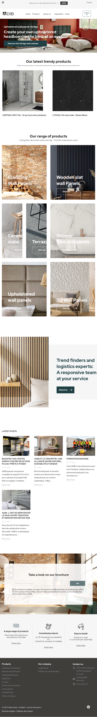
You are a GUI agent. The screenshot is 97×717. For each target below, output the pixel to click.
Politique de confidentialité (48, 671)
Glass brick (6, 678)
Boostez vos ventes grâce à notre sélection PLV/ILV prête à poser (16, 461)
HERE (64, 3)
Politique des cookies (25, 711)
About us (63, 390)
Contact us (86, 13)
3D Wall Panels (7, 692)
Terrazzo (5, 682)
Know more (16, 643)
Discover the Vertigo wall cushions (23, 43)
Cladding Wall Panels (10, 675)
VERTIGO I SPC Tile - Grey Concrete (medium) (24, 115)
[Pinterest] (3, 2)
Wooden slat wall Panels (11, 671)
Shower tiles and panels (11, 685)
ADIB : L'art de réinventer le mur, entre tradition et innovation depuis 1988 (16, 515)
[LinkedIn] (7, 2)
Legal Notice (43, 668)
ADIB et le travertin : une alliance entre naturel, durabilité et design (48, 461)
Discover (17, 191)
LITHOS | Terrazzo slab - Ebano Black (70, 115)
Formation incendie (78, 458)
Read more (6, 485)
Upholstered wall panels (11, 668)
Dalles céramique (8, 696)
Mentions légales (8, 711)
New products (7, 689)
